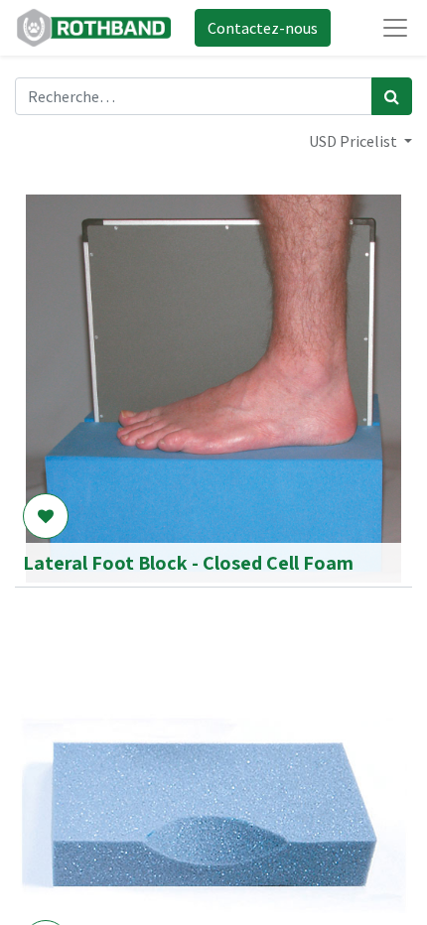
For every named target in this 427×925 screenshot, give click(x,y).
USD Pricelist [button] (354, 141)
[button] (46, 516)
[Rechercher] (391, 96)
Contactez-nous (263, 28)
